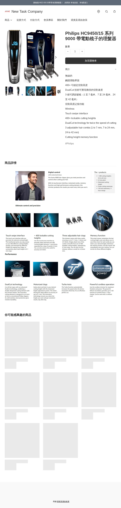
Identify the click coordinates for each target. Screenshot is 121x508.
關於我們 (62, 20)
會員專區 (48, 20)
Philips (70, 143)
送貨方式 (21, 20)
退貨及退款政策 (79, 20)
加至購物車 (91, 60)
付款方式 (35, 20)
